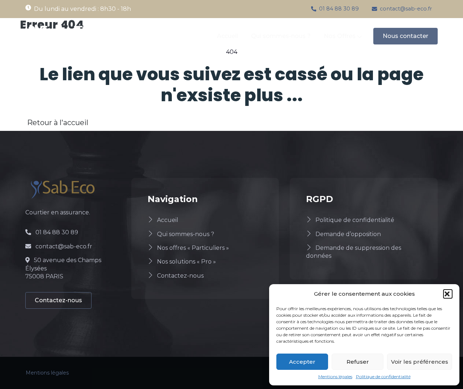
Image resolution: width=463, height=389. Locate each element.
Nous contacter (405, 36)
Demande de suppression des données (353, 251)
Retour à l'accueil (57, 122)
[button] (447, 294)
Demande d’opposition (348, 234)
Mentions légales (335, 376)
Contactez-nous (58, 300)
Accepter (302, 361)
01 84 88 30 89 (339, 8)
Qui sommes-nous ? (281, 36)
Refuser (358, 361)
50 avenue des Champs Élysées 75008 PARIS (63, 268)
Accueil (227, 36)
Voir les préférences (419, 361)
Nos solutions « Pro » (186, 261)
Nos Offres (340, 36)
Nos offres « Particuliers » (193, 247)
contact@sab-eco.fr (406, 8)
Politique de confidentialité (383, 376)
